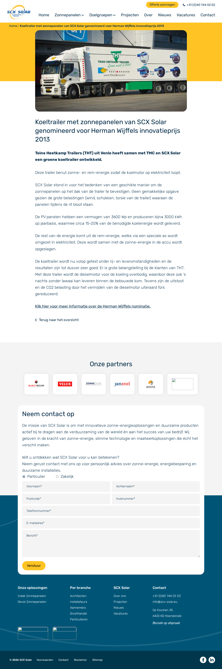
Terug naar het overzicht (59, 320)
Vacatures (186, 15)
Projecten (130, 15)
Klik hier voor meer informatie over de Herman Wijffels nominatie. (93, 306)
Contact (208, 15)
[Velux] (65, 384)
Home (44, 15)
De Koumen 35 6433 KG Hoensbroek (167, 613)
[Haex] (182, 384)
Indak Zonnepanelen (32, 596)
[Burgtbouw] (36, 384)
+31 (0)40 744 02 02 (201, 5)
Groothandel (78, 613)
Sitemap (97, 659)
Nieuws (164, 15)
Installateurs (78, 602)
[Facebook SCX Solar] (203, 660)
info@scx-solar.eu (165, 602)
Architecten (78, 596)
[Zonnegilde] (94, 384)
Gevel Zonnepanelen (32, 602)
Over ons (120, 596)
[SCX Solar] (23, 12)
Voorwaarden (45, 659)
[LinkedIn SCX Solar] (212, 660)
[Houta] (151, 384)
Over (148, 15)
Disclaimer (80, 659)
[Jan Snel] (122, 384)
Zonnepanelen (68, 15)
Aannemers (78, 608)
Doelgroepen (100, 15)
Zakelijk (67, 476)
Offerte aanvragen (162, 5)
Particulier (36, 476)
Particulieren (79, 619)
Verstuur (34, 566)
